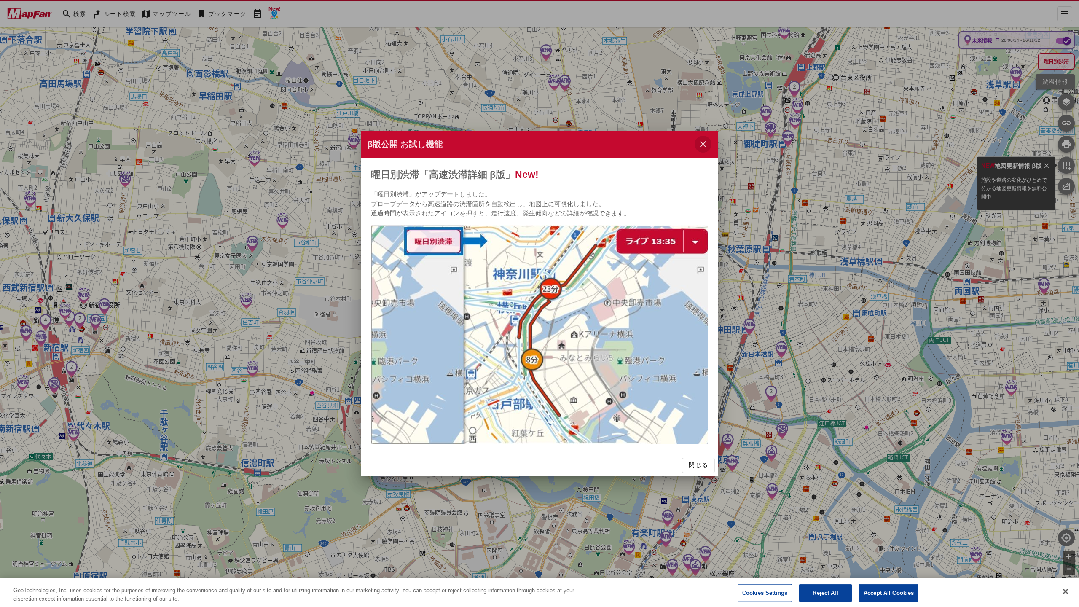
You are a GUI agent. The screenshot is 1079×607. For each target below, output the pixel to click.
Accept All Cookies (889, 593)
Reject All (825, 593)
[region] (539, 592)
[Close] (1065, 591)
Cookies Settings (764, 593)
